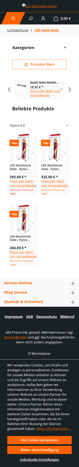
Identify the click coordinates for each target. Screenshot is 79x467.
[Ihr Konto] (43, 18)
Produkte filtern (42, 64)
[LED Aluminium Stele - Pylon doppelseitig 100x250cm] (55, 148)
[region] (39, 89)
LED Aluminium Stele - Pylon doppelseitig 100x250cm (51, 167)
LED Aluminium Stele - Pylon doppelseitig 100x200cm (20, 167)
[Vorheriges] (9, 89)
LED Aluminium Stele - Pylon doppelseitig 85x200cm (20, 238)
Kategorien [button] (23, 47)
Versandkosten (15, 337)
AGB (29, 316)
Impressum (14, 316)
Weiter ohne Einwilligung (40, 450)
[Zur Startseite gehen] (39, 6)
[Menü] (13, 18)
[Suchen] (30, 18)
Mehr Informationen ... (53, 428)
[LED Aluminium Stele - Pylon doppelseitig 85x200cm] (24, 219)
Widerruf (67, 316)
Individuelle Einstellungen (39, 459)
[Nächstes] (70, 89)
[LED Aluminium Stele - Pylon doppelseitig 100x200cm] (24, 148)
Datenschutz (46, 316)
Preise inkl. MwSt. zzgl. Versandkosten (45, 93)
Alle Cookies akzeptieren (39, 440)
